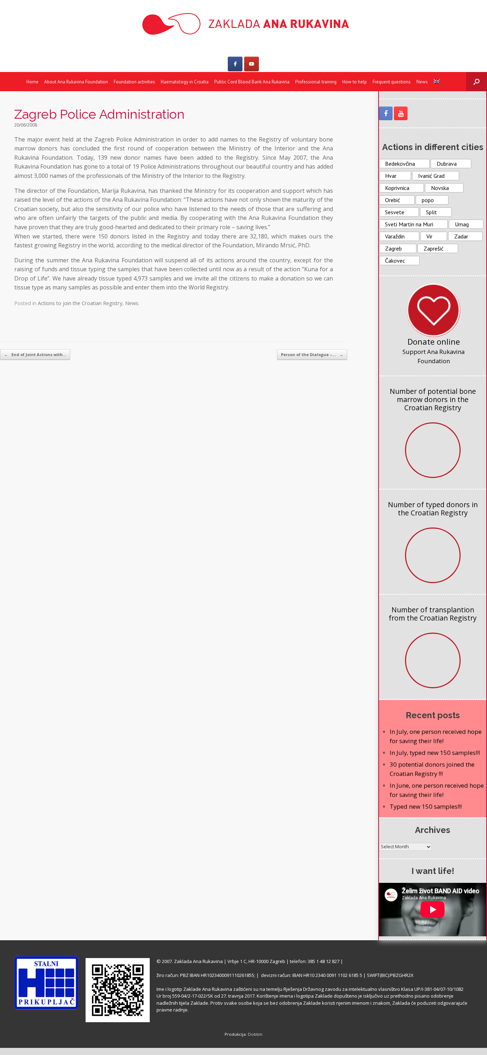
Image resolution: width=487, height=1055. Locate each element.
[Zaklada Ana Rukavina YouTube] (400, 113)
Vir (429, 236)
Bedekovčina (400, 163)
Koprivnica (397, 187)
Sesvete (394, 212)
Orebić (392, 200)
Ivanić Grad (431, 175)
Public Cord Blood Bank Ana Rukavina (251, 82)
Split (431, 212)
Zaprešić (434, 248)
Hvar (390, 175)
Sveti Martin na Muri (409, 224)
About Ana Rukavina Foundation (76, 82)
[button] (476, 81)
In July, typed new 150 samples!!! (435, 752)
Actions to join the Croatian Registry (80, 303)
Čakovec (395, 260)
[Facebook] (235, 64)
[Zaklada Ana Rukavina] (243, 23)
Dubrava (447, 163)
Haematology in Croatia (185, 82)
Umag (462, 224)
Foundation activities (134, 82)
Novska (440, 187)
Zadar (461, 236)
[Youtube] (251, 64)
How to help (354, 82)
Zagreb (393, 248)
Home (32, 82)
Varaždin (395, 236)
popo (428, 200)
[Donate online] (433, 310)
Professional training (316, 82)
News (422, 82)
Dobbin (255, 1034)
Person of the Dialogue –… (312, 354)
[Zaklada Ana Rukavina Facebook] (386, 113)
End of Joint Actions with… (35, 354)
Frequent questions (392, 82)
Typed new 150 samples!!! (426, 806)
